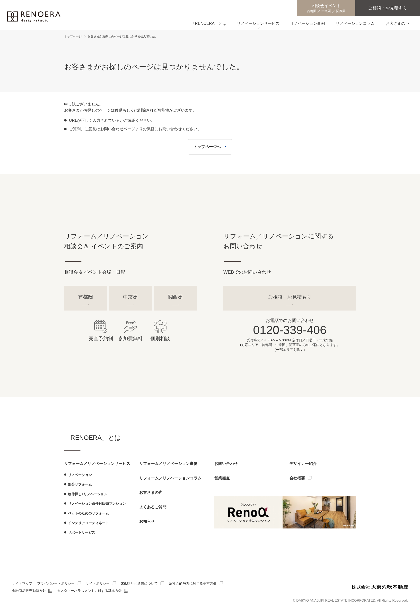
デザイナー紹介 (303, 463)
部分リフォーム (80, 484)
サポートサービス (81, 532)
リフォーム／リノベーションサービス (97, 463)
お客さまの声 (151, 492)
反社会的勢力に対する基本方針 (193, 583)
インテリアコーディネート (88, 523)
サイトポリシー (98, 583)
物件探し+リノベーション (87, 494)
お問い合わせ (226, 463)
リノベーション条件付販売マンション (97, 503)
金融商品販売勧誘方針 (29, 591)
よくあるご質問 (152, 507)
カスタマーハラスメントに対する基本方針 (89, 591)
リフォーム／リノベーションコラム (170, 478)
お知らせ (147, 521)
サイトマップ (22, 583)
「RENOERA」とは (92, 437)
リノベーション (80, 475)
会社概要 (297, 478)
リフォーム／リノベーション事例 (168, 463)
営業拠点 (222, 478)
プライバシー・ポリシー (56, 583)
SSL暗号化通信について (139, 583)
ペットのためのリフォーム (88, 513)
